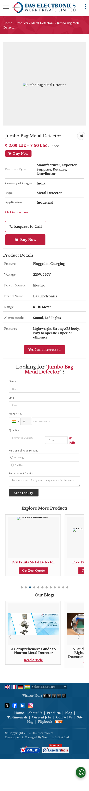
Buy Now (20, 153)
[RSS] (59, 722)
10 (59, 587)
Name (12, 381)
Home (8, 23)
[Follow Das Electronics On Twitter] (7, 705)
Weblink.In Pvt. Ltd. (56, 737)
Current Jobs (42, 717)
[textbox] (56, 440)
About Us (35, 713)
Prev (10, 636)
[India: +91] (14, 421)
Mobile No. (15, 414)
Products (22, 23)
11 (63, 587)
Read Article (62, 664)
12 (67, 587)
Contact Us (64, 717)
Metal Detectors (42, 23)
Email (12, 397)
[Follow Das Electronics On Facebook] (14, 705)
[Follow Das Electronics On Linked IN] (22, 705)
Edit (72, 442)
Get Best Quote (62, 570)
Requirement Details (21, 473)
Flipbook (45, 722)
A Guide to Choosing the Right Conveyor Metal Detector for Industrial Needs (62, 653)
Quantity (14, 430)
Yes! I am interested (44, 350)
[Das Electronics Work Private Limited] (44, 7)
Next (78, 636)
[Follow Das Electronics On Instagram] (30, 705)
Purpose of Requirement (23, 450)
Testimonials (17, 717)
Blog (68, 713)
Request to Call (27, 226)
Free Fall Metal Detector (62, 562)
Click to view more (17, 212)
